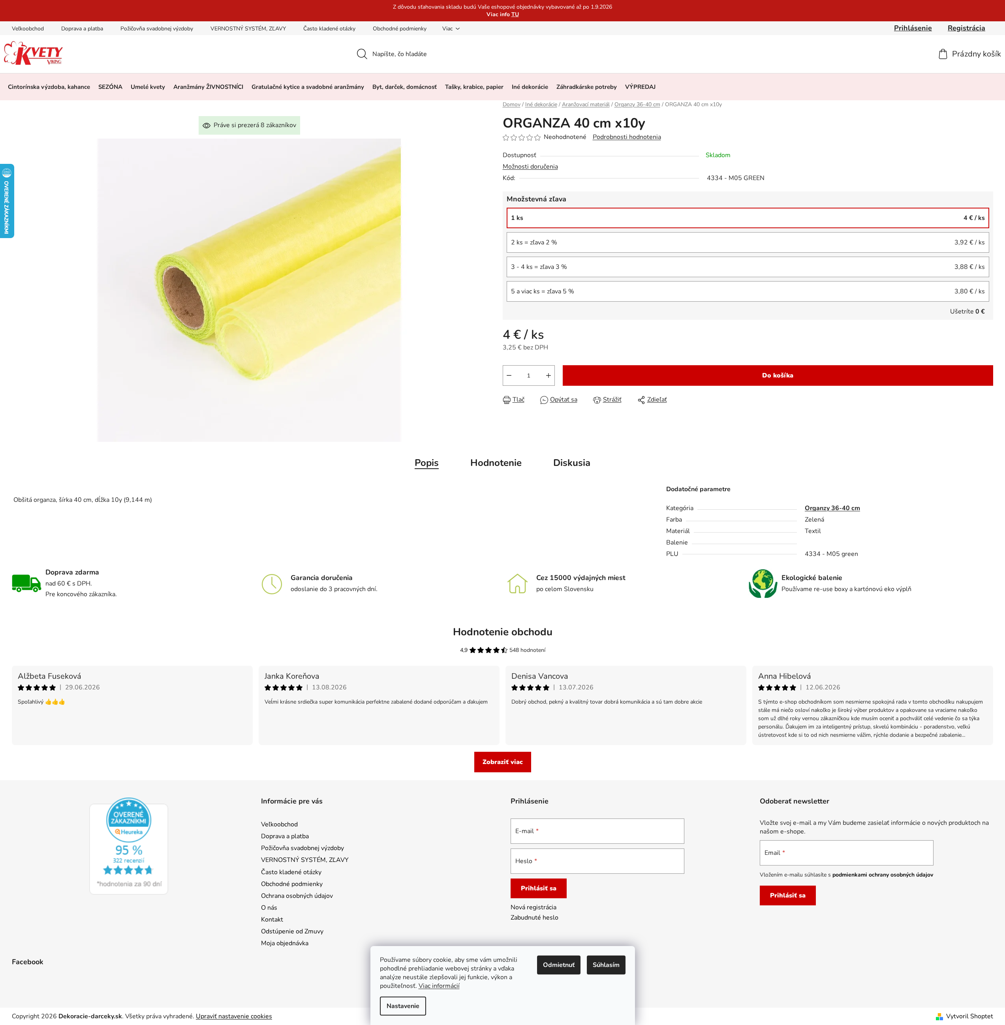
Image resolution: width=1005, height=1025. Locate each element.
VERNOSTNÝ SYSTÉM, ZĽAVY (248, 28)
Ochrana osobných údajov (297, 896)
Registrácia (966, 28)
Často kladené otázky (329, 28)
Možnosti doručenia (530, 166)
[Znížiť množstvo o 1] (509, 375)
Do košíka (777, 375)
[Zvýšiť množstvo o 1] (548, 375)
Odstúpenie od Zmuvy (292, 931)
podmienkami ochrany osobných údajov (882, 875)
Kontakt (272, 919)
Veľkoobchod (28, 28)
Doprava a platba (82, 28)
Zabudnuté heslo (534, 917)
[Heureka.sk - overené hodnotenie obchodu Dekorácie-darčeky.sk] (128, 846)
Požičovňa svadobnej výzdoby (156, 28)
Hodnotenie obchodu (502, 632)
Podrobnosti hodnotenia (627, 137)
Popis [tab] (427, 462)
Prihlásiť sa (538, 888)
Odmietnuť (559, 965)
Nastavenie (403, 1006)
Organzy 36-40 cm (832, 508)
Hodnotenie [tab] (496, 462)
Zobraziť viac (503, 762)
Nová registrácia (533, 907)
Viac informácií (439, 986)
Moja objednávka (284, 943)
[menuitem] (49, 86)
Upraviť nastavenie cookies (234, 1016)
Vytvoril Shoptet (969, 1016)
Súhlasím (606, 965)
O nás (269, 907)
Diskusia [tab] (571, 462)
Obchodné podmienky (399, 28)
